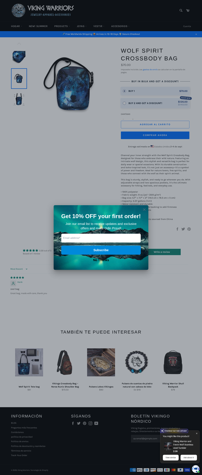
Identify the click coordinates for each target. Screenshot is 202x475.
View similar (171, 458)
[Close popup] (197, 433)
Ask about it (189, 458)
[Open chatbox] (195, 469)
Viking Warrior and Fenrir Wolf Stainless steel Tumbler (183, 444)
